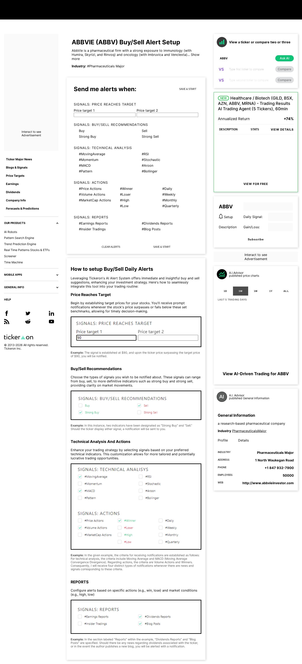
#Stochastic (151, 160)
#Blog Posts (151, 229)
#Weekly (168, 194)
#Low (124, 206)
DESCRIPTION (228, 129)
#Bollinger (149, 171)
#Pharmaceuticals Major (105, 66)
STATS (255, 129)
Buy (82, 131)
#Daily (167, 189)
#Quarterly (170, 206)
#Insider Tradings (92, 229)
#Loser (125, 194)
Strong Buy (87, 136)
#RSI (145, 154)
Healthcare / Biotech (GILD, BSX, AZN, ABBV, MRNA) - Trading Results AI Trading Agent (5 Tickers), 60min (255, 103)
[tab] (225, 291)
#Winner (126, 189)
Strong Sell (150, 136)
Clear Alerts (111, 246)
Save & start (187, 89)
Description (228, 227)
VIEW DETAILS (282, 129)
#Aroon (147, 165)
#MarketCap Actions (95, 200)
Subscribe (256, 239)
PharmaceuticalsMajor (249, 431)
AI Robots (10, 232)
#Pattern (85, 171)
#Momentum (88, 160)
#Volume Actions (92, 194)
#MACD (85, 165)
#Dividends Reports (157, 223)
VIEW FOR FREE (255, 184)
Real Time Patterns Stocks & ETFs (27, 250)
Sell (144, 131)
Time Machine (13, 262)
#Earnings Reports (93, 223)
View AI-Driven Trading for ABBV (256, 373)
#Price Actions (90, 189)
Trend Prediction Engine (20, 244)
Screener (10, 256)
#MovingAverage (92, 154)
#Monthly (169, 200)
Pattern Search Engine (19, 238)
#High (124, 200)
